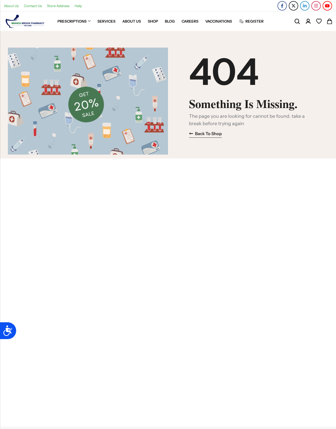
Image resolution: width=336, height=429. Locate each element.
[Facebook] (282, 6)
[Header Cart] (329, 21)
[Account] (308, 21)
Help (78, 6)
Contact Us (33, 6)
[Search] (297, 21)
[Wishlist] (319, 21)
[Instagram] (316, 6)
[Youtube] (327, 6)
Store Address (58, 6)
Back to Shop (208, 133)
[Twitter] (293, 6)
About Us (11, 6)
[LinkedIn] (304, 6)
